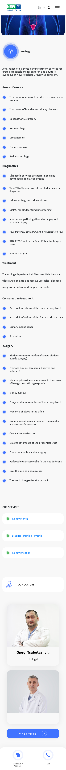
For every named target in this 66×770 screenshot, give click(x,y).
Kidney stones (20, 518)
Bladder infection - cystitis (27, 535)
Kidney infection (21, 552)
